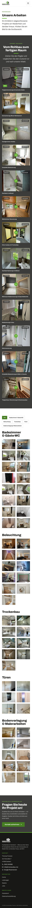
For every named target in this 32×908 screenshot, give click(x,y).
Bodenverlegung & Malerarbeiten (12, 425)
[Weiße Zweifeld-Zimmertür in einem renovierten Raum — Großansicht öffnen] (23, 686)
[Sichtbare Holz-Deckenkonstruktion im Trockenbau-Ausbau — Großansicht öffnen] (8, 654)
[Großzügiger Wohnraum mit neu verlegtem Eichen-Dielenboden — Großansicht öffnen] (8, 732)
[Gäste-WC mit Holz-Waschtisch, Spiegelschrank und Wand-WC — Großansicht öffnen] (23, 523)
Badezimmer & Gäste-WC (16, 417)
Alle (4, 417)
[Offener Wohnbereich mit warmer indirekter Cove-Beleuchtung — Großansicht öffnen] (8, 544)
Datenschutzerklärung (9, 896)
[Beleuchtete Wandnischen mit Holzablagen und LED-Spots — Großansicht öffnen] (8, 600)
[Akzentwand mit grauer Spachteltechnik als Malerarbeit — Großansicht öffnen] (8, 744)
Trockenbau (17, 421)
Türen (25, 421)
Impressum (5, 893)
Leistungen (5, 880)
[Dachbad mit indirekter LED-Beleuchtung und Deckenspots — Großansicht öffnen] (23, 566)
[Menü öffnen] (28, 3)
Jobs (3, 886)
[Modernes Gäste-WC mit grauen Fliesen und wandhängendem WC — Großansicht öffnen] (23, 512)
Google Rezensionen (10, 869)
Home (4, 877)
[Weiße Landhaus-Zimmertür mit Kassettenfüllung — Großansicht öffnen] (8, 686)
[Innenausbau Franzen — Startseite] (5, 3)
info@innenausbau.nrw (11, 867)
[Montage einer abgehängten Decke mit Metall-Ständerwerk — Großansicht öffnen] (8, 620)
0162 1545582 (8, 864)
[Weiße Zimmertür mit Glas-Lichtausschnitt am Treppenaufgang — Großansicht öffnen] (8, 697)
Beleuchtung (6, 421)
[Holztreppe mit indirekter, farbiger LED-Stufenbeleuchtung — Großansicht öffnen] (8, 555)
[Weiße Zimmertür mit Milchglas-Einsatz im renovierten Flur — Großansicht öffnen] (23, 697)
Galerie (4, 883)
